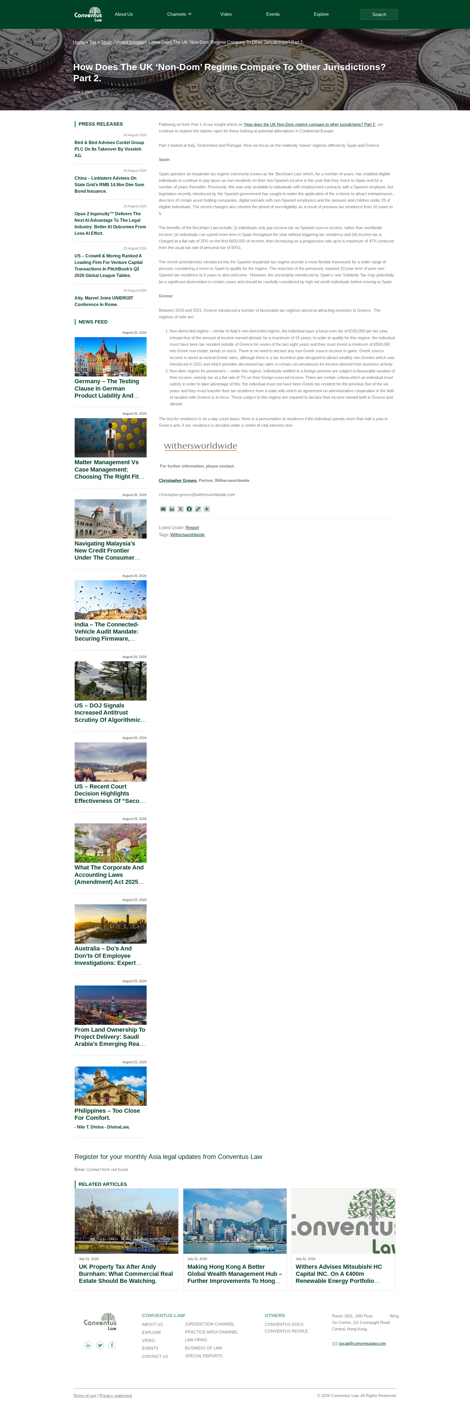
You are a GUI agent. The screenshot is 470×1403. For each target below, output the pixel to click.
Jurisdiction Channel (209, 1324)
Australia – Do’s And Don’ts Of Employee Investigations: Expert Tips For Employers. (105, 959)
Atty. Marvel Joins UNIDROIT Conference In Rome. (104, 301)
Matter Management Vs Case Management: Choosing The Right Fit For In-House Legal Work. (110, 473)
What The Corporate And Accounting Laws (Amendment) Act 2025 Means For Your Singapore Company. (109, 882)
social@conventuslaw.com (362, 1343)
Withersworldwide (187, 534)
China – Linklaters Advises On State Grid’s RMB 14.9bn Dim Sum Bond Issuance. (109, 185)
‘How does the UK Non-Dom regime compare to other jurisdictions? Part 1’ (310, 124)
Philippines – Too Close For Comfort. (107, 1114)
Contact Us (155, 1356)
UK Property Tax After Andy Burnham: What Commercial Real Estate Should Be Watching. (126, 1273)
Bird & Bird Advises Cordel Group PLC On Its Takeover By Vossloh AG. (109, 149)
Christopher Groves (178, 480)
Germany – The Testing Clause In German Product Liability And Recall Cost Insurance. (107, 392)
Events (150, 1348)
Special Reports (204, 1356)
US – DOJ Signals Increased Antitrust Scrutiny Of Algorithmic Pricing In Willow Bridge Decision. (108, 720)
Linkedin (88, 1345)
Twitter (100, 1345)
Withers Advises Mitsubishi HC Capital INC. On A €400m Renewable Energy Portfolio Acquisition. (339, 1277)
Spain (106, 42)
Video (148, 1340)
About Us (152, 1324)
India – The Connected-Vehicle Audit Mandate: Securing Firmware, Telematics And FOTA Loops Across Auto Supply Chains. (107, 642)
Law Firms (196, 1339)
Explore (151, 1332)
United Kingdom (131, 42)
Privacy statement (116, 1395)
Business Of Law (203, 1348)
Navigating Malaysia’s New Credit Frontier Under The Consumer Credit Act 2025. (105, 554)
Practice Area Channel (211, 1332)
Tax (92, 42)
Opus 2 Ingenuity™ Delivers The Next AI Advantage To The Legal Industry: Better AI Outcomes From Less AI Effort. (110, 223)
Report (192, 527)
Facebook (112, 1345)
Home (79, 42)
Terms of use (84, 1395)
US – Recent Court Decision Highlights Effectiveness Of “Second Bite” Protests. (110, 797)
